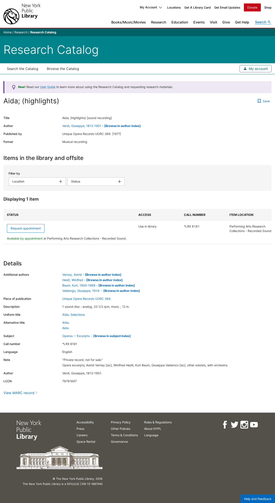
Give (226, 22)
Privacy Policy (121, 422)
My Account (148, 7)
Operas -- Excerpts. (76, 336)
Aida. (65, 328)
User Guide (47, 87)
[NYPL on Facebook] (224, 425)
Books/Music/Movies (128, 22)
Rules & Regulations (158, 422)
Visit (213, 22)
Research (158, 22)
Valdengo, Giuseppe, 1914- (81, 291)
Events (199, 22)
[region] (137, 227)
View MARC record (18, 393)
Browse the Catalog (63, 69)
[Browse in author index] (122, 126)
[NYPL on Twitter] (234, 425)
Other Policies (120, 428)
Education (179, 22)
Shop (268, 7)
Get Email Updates (227, 7)
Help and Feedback (258, 499)
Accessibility (85, 422)
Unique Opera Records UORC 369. (86, 298)
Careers (81, 435)
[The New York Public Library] (21, 13)
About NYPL (152, 428)
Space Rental (85, 441)
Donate (252, 7)
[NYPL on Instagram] (244, 425)
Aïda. (66, 322)
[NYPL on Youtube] (253, 425)
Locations (174, 7)
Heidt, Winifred (72, 280)
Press (80, 428)
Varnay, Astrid (72, 274)
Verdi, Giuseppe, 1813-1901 (81, 126)
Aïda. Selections (73, 314)
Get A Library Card (197, 7)
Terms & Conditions (124, 435)
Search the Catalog (22, 69)
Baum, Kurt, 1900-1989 (78, 285)
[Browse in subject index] (112, 336)
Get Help (242, 22)
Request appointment (26, 228)
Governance (119, 441)
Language (151, 435)
